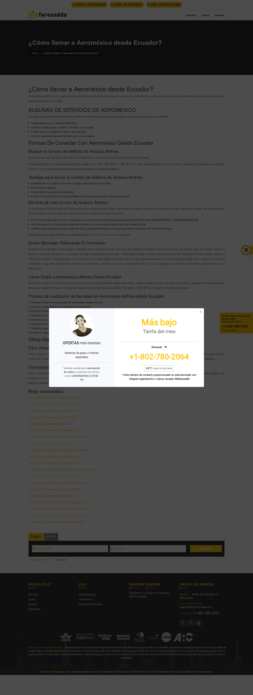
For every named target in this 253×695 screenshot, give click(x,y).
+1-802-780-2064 (159, 356)
